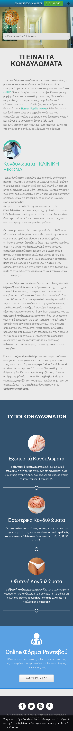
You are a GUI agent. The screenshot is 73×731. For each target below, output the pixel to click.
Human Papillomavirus (34, 108)
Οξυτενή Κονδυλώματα (36, 581)
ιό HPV (7, 92)
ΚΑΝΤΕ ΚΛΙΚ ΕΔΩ (36, 678)
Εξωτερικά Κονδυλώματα (37, 458)
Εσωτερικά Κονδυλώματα (36, 520)
